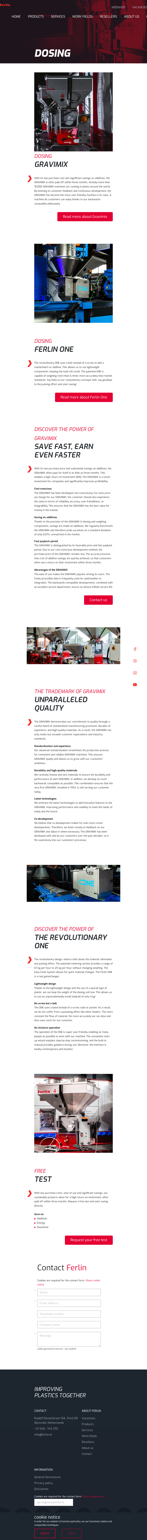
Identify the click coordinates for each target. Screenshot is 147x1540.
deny (71, 1533)
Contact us (98, 600)
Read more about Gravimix (85, 216)
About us (131, 16)
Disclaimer (41, 1489)
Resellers (108, 16)
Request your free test (88, 1240)
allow (44, 1533)
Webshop (118, 7)
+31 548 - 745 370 (46, 1429)
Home (16, 16)
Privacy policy (43, 1483)
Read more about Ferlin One (84, 397)
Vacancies (88, 1418)
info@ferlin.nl (43, 1434)
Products (36, 16)
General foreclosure (47, 1477)
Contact (87, 1454)
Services (58, 16)
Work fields (82, 16)
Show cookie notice (93, 1496)
